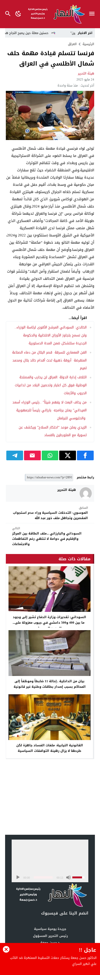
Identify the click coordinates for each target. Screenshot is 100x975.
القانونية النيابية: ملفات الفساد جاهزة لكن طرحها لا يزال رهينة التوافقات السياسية (49, 748)
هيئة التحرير (86, 73)
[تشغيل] (18, 877)
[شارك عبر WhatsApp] (50, 455)
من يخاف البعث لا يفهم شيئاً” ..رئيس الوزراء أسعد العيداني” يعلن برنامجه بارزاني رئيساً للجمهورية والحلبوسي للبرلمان (49, 410)
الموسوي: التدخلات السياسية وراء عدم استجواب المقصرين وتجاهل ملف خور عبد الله (50, 513)
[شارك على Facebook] (85, 455)
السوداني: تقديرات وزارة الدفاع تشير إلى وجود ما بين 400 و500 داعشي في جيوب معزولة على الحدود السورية (49, 622)
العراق (72, 44)
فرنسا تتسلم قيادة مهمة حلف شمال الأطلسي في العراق (50, 58)
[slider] (43, 877)
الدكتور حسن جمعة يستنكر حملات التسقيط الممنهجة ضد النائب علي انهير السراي (53, 961)
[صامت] (68, 877)
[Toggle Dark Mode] (18, 14)
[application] (50, 861)
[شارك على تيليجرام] (15, 455)
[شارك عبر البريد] (32, 455)
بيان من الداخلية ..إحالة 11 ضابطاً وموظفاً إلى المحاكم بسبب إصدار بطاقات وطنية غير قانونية (50, 684)
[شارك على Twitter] (67, 455)
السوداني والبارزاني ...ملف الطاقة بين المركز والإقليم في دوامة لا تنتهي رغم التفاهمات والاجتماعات (47, 536)
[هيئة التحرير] (86, 493)
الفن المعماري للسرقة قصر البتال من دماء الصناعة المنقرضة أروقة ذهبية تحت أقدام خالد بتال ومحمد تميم (49, 360)
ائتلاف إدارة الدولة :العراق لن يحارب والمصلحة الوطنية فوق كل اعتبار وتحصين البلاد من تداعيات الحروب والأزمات (51, 385)
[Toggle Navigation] (93, 14)
